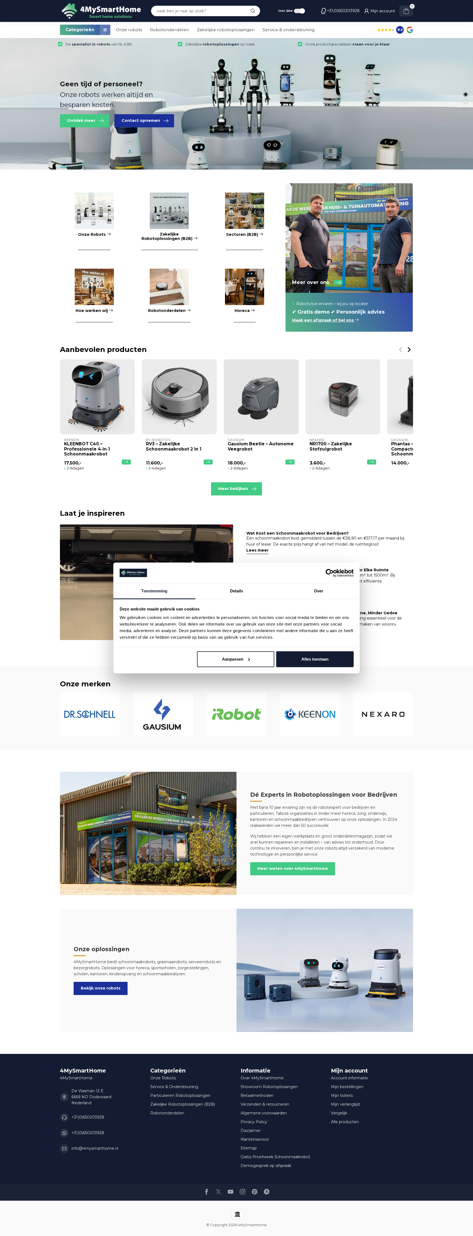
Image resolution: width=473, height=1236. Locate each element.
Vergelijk (339, 1113)
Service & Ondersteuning (174, 1086)
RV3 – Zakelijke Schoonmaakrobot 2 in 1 (173, 446)
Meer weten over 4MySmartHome (292, 868)
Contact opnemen (141, 120)
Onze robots (129, 29)
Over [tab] (318, 591)
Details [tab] (236, 591)
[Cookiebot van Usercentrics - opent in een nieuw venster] (330, 573)
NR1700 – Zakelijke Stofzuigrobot (331, 446)
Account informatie (349, 1078)
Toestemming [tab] (154, 591)
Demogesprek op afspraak (266, 1165)
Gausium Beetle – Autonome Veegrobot (261, 446)
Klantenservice (255, 1139)
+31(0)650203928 (343, 10)
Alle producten (345, 1121)
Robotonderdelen (169, 29)
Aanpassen (232, 659)
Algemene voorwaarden (264, 1113)
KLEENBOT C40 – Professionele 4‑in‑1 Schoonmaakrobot (87, 449)
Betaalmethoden (257, 1095)
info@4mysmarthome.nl (94, 1148)
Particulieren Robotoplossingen (180, 1095)
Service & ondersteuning (289, 29)
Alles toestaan (314, 659)
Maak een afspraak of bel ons (323, 320)
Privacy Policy (254, 1121)
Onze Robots (163, 1078)
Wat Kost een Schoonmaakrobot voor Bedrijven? (297, 533)
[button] (465, 94)
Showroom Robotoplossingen (269, 1086)
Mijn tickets (342, 1095)
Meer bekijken (233, 488)
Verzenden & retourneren (265, 1104)
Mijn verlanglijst (345, 1104)
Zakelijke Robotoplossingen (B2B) (182, 1104)
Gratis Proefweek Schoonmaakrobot (275, 1156)
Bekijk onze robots (100, 988)
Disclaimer (251, 1130)
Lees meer (257, 550)
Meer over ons (310, 282)
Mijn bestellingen (347, 1086)
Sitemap (249, 1148)
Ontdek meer (81, 120)
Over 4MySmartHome (262, 1078)
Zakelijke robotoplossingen (226, 29)
